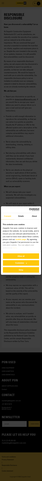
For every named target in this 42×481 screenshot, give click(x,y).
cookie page (21, 239)
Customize (19, 263)
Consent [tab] (7, 216)
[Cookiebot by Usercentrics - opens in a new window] (29, 209)
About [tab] (34, 216)
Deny (21, 270)
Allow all (21, 256)
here (15, 248)
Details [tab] (21, 216)
